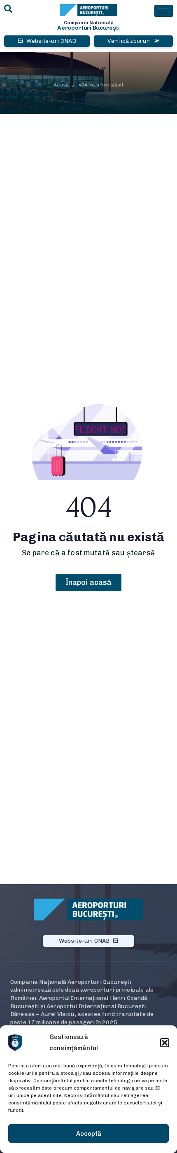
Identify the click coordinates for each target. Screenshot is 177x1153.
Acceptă (88, 1133)
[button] (165, 1043)
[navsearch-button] (8, 9)
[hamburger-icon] (163, 11)
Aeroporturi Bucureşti (88, 27)
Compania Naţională (89, 23)
